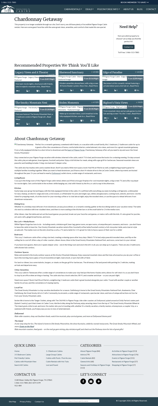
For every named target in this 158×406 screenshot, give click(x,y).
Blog (140, 9)
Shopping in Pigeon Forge (122, 365)
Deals (88, 9)
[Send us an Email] (91, 381)
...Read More (45, 86)
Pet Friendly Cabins (22, 358)
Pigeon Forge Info (107, 9)
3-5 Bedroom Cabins (22, 354)
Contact (151, 9)
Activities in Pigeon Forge (122, 351)
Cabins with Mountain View (25, 361)
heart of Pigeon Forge (76, 150)
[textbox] (79, 401)
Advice (83, 354)
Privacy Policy (25, 401)
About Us (128, 9)
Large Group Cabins (54, 354)
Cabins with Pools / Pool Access (58, 358)
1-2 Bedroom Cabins (54, 351)
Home (16, 351)
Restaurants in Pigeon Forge (123, 361)
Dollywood (56, 173)
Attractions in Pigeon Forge (123, 354)
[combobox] (79, 401)
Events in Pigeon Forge (121, 358)
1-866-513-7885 (8, 2)
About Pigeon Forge (88, 351)
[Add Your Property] (98, 381)
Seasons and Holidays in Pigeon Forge (95, 365)
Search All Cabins (21, 365)
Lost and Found (52, 365)
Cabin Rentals (72, 9)
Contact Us (128, 47)
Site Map (12, 401)
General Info (85, 361)
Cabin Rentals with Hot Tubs (57, 361)
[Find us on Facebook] (83, 381)
